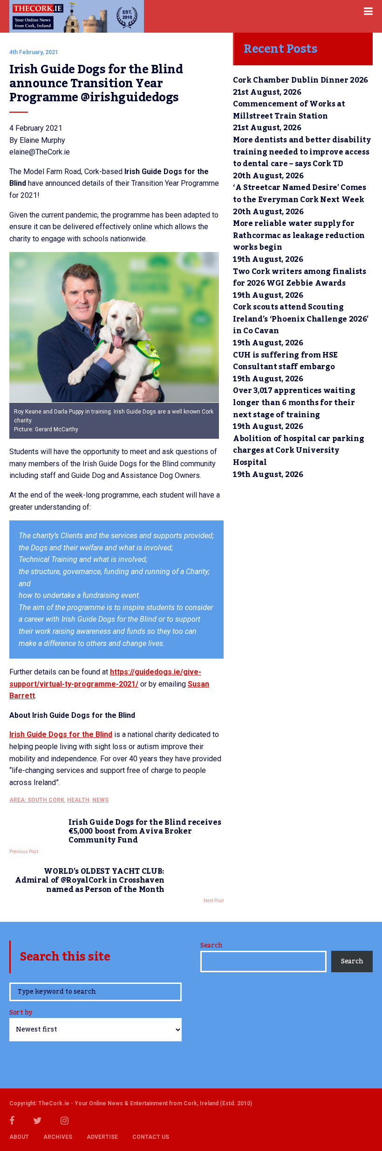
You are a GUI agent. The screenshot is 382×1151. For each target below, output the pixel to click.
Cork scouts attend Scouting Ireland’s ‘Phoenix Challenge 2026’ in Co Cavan (300, 319)
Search (211, 945)
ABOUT (19, 1137)
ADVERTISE (102, 1137)
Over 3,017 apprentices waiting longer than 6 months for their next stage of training (294, 402)
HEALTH (78, 800)
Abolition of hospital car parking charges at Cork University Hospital (298, 450)
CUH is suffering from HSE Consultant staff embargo (285, 361)
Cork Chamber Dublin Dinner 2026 (300, 80)
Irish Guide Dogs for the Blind (60, 734)
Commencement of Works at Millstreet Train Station (289, 110)
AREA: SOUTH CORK (36, 800)
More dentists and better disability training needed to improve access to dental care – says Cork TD (302, 152)
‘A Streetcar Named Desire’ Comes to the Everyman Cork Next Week (299, 193)
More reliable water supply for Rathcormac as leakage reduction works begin (299, 235)
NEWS (100, 800)
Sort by (20, 1013)
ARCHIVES (57, 1137)
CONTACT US (150, 1137)
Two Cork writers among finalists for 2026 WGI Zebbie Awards (299, 277)
